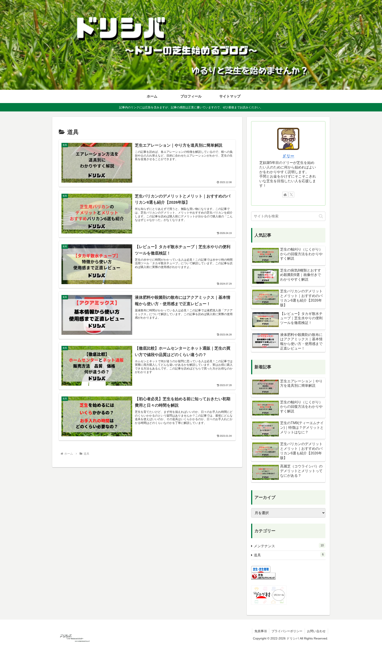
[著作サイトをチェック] (285, 194)
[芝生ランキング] (263, 576)
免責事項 (260, 631)
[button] (321, 216)
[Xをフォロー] (291, 194)
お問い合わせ (316, 631)
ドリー (288, 156)
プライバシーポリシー (286, 631)
